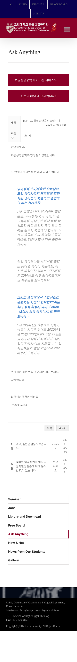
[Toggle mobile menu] (67, 29)
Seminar (14, 499)
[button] (27, 135)
